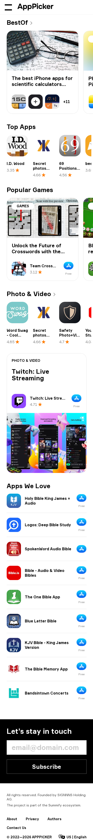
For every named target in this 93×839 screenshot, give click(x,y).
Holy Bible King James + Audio (47, 501)
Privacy (32, 819)
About (12, 819)
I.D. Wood (15, 163)
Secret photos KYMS (39, 168)
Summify (55, 805)
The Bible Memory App (46, 669)
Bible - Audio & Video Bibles (44, 573)
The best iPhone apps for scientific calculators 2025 (42, 84)
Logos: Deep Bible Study (48, 524)
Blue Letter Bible (41, 621)
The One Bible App (42, 597)
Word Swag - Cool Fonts (17, 335)
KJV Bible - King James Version (47, 645)
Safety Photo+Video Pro (71, 335)
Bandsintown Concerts (46, 693)
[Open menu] (8, 7)
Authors (54, 819)
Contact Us (16, 828)
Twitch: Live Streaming (30, 374)
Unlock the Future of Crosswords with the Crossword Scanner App (40, 251)
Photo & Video (29, 294)
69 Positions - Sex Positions (69, 170)
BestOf (17, 22)
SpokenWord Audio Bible (48, 548)
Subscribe (46, 766)
